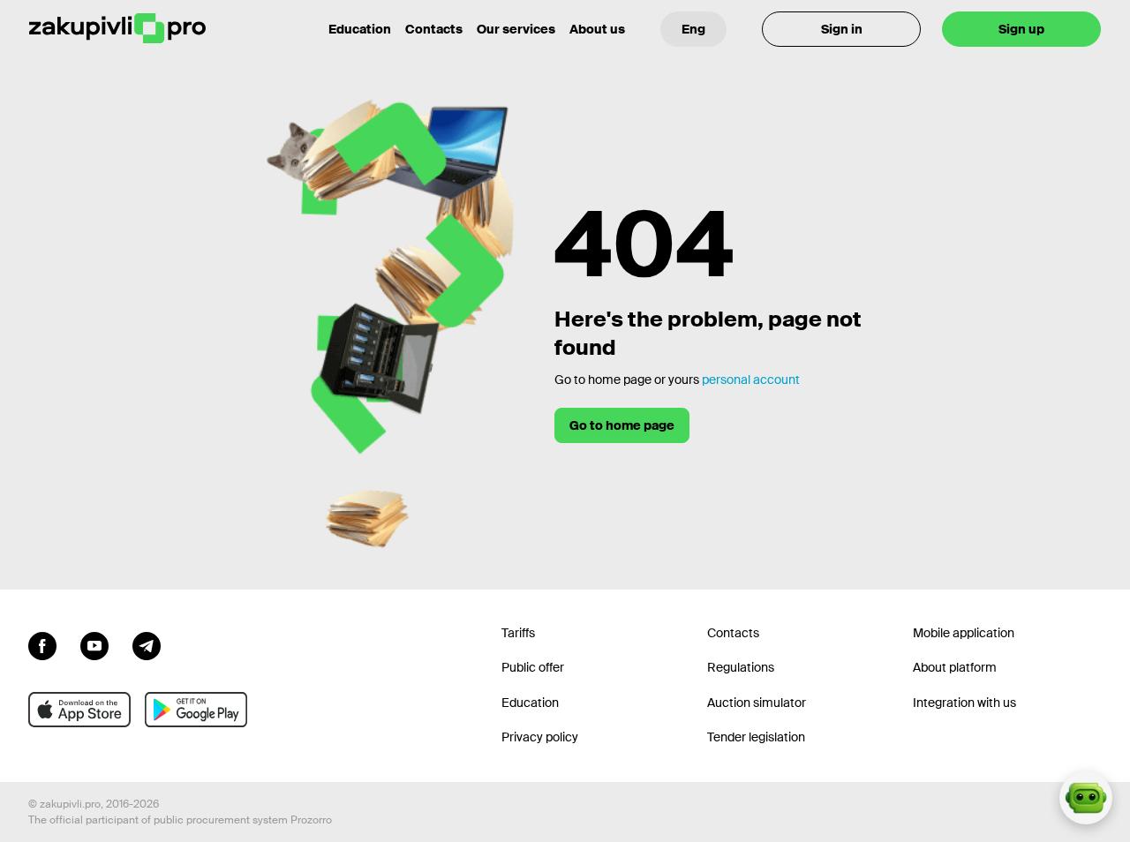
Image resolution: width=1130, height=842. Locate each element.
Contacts (434, 29)
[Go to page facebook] (42, 644)
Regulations (740, 667)
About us (597, 29)
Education (359, 29)
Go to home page (621, 425)
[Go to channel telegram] (146, 644)
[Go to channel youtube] (94, 644)
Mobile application (963, 633)
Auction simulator (756, 702)
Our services (516, 29)
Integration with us (964, 702)
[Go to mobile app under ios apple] (79, 709)
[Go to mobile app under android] (196, 709)
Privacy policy (539, 737)
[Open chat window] (1085, 797)
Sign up (1021, 29)
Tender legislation (756, 737)
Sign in (842, 29)
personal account (751, 379)
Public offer (532, 667)
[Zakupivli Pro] (117, 28)
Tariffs (518, 633)
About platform (955, 667)
